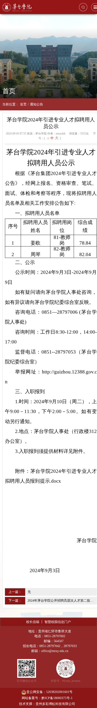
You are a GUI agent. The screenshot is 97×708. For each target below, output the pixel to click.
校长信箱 (32, 622)
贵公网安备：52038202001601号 (49, 692)
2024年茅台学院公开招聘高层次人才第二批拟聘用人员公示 (62, 600)
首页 (23, 104)
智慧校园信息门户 (57, 622)
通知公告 (36, 104)
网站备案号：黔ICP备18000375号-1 (47, 698)
